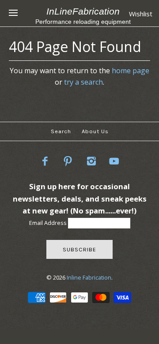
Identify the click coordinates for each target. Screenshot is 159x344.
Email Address (48, 223)
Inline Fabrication (89, 277)
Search (61, 131)
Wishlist (140, 13)
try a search (83, 82)
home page (130, 70)
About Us (95, 131)
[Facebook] (44, 161)
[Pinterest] (68, 161)
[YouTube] (114, 161)
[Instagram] (91, 161)
